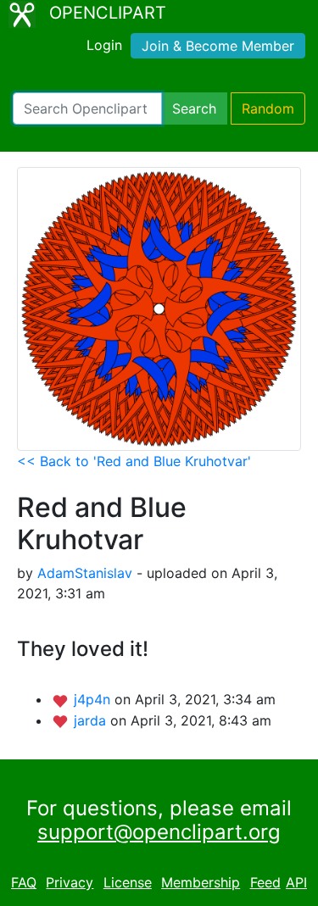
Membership (200, 882)
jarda (92, 720)
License (127, 882)
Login (104, 44)
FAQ (23, 882)
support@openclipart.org (159, 832)
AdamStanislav (84, 572)
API (296, 882)
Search (194, 108)
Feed (265, 882)
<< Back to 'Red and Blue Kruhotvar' (134, 461)
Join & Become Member (218, 45)
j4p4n (94, 699)
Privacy (69, 882)
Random (268, 108)
